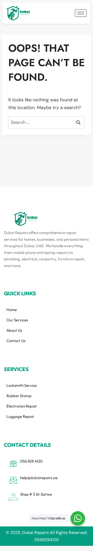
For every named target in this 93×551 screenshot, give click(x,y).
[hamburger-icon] (81, 13)
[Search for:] (46, 122)
